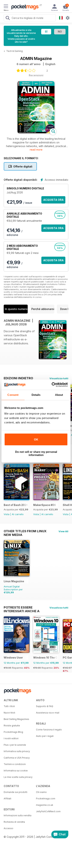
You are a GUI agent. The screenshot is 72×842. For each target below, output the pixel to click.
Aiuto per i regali (45, 736)
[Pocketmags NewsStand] (24, 7)
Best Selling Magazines (16, 719)
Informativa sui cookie (16, 770)
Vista (6, 514)
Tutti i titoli (9, 706)
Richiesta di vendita (14, 821)
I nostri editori (11, 738)
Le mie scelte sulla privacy (18, 777)
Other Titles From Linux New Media (25, 531)
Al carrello (18, 514)
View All (63, 531)
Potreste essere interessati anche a (22, 607)
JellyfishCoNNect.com (48, 811)
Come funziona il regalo (49, 729)
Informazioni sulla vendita (17, 815)
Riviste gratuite (12, 725)
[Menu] (6, 7)
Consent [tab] (12, 394)
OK (36, 439)
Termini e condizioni (15, 764)
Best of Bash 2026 (16, 504)
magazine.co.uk (44, 805)
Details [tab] (36, 394)
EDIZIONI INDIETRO (18, 378)
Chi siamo (41, 792)
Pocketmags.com (45, 798)
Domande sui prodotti (15, 792)
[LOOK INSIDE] (36, 132)
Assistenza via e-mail (47, 712)
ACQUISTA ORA (53, 199)
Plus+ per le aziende (15, 744)
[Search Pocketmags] (7, 18)
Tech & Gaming (14, 51)
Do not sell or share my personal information (36, 453)
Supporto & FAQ (44, 706)
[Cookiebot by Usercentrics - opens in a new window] (52, 384)
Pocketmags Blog (13, 732)
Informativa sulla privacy (17, 751)
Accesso (8, 828)
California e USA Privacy (17, 757)
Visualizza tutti (58, 378)
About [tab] (59, 394)
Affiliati (7, 798)
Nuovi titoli (9, 712)
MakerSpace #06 (44, 504)
